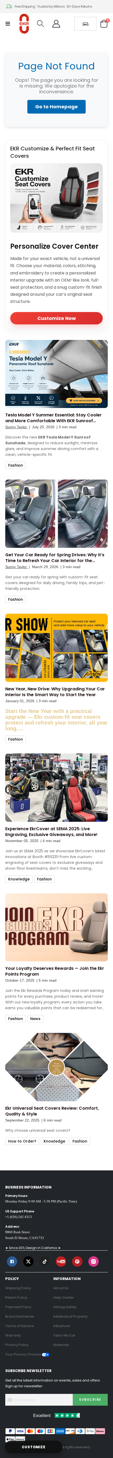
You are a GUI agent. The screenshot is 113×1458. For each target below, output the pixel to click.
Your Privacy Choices (23, 1354)
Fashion (15, 465)
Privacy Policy (16, 1344)
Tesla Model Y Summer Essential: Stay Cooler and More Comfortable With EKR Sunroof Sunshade (53, 418)
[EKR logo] (24, 23)
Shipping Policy (18, 1288)
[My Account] (56, 24)
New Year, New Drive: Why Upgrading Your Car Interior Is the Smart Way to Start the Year (55, 692)
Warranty (13, 1335)
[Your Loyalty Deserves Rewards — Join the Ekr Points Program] (56, 927)
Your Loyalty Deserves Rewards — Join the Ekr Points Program (54, 971)
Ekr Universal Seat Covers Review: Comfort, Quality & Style (52, 1111)
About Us (61, 1288)
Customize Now (56, 318)
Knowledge (19, 879)
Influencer (61, 1325)
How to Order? (22, 1141)
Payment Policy (18, 1306)
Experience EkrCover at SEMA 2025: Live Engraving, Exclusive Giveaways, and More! (51, 832)
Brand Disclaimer (19, 1316)
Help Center (63, 1297)
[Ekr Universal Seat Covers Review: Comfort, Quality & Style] (56, 1067)
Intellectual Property (70, 1316)
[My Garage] (85, 24)
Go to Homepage (56, 106)
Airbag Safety (64, 1306)
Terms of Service (19, 1325)
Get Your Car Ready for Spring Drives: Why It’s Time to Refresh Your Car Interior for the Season (54, 558)
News (35, 1018)
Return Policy (16, 1297)
